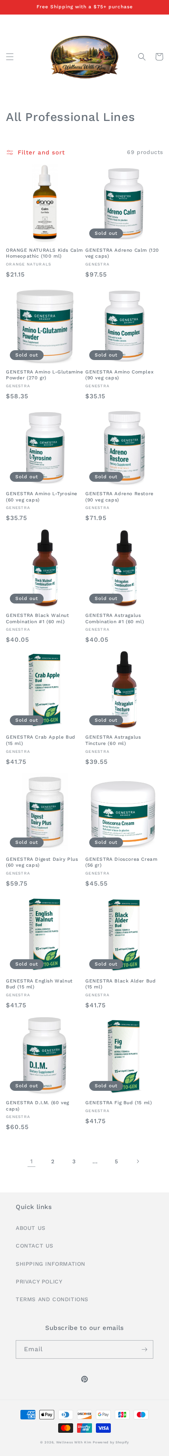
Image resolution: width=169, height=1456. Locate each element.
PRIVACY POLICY (39, 1281)
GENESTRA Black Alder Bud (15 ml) (120, 984)
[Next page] (137, 1161)
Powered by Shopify (111, 1442)
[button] (9, 56)
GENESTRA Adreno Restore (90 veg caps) (119, 497)
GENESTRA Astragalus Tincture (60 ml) (113, 740)
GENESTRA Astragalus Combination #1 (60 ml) (114, 618)
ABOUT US (31, 1228)
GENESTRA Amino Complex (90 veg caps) (119, 375)
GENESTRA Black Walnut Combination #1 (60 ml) (37, 618)
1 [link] (31, 1161)
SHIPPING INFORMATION (50, 1264)
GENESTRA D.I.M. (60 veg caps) (37, 1106)
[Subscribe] (144, 1349)
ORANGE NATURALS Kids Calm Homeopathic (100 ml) (44, 253)
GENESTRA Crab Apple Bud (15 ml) (40, 740)
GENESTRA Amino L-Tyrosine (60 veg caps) (41, 497)
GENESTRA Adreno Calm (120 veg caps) (122, 253)
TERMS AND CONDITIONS (52, 1299)
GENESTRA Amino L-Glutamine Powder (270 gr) (44, 375)
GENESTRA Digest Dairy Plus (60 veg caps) (42, 862)
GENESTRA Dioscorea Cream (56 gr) (121, 862)
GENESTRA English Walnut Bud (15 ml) (39, 984)
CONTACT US (34, 1245)
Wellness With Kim (74, 1442)
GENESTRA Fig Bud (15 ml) (118, 1102)
